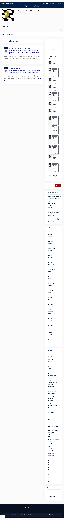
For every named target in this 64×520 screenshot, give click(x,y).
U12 (48, 467)
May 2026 (50, 234)
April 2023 (50, 302)
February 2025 (51, 264)
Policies (44, 509)
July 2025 (50, 253)
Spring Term (50, 448)
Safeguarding (28, 509)
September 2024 (51, 271)
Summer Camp (51, 453)
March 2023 (50, 304)
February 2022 (51, 327)
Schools (55, 23)
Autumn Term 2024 (54, 210)
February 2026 (51, 239)
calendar (49, 368)
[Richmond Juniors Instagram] (35, 6)
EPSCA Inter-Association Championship (53, 383)
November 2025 (51, 243)
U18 (48, 472)
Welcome (50, 481)
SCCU (49, 434)
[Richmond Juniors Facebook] (32, 6)
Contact (15, 509)
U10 (48, 460)
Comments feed (51, 496)
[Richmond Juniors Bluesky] (26, 6)
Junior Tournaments (35, 23)
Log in (49, 491)
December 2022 (51, 311)
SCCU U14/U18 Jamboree (53, 439)
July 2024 (50, 274)
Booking (49, 366)
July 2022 (50, 318)
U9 (48, 476)
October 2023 (51, 292)
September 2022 (51, 313)
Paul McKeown (14, 50)
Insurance (50, 509)
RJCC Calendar (5, 26)
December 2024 (51, 267)
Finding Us (21, 509)
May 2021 (50, 339)
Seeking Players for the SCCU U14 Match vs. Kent (53, 214)
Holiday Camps (51, 403)
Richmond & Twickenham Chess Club (53, 427)
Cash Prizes (50, 371)
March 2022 (50, 325)
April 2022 (50, 323)
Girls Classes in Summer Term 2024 (20, 48)
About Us (9, 23)
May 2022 (50, 320)
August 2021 (50, 334)
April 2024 (50, 278)
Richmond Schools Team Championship (53, 431)
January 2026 (50, 241)
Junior (49, 410)
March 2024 (50, 281)
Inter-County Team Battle (53, 405)
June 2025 (50, 255)
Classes (19, 52)
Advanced (50, 354)
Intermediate (50, 407)
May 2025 (50, 257)
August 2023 (50, 297)
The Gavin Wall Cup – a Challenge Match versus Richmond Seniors (53, 202)
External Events (51, 386)
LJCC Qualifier (51, 412)
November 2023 (51, 290)
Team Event (50, 458)
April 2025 (50, 260)
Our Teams (25, 23)
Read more (37, 60)
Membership (50, 414)
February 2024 (51, 283)
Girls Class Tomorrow (15, 68)
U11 (48, 462)
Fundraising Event (51, 393)
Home (3, 23)
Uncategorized (51, 479)
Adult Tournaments (47, 23)
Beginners (50, 361)
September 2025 (51, 248)
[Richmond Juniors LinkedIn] (29, 6)
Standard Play (51, 450)
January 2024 (50, 285)
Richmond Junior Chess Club (27, 10)
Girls (23, 52)
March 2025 (50, 262)
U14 (48, 469)
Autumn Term (50, 359)
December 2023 (51, 288)
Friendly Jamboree (52, 391)
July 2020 (50, 341)
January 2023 (50, 309)
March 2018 (50, 344)
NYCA (49, 419)
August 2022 (50, 316)
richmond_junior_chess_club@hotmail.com (53, 3)
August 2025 (50, 250)
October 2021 (51, 332)
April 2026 (50, 236)
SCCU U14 (50, 436)
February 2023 (51, 306)
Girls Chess (31, 50)
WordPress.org (51, 498)
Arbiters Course (51, 357)
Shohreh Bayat (12, 52)
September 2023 (51, 295)
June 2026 (50, 232)
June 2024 (50, 276)
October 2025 (51, 246)
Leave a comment (23, 50)
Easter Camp (50, 378)
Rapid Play (50, 424)
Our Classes (17, 23)
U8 (48, 474)
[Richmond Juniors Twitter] (37, 6)
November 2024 (51, 269)
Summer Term (51, 455)
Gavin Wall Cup (51, 396)
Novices (49, 417)
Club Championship (52, 375)
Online (49, 421)
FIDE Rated (50, 389)
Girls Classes (37, 50)
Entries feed (50, 494)
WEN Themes (52, 514)
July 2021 (50, 337)
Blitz (49, 364)
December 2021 (51, 330)
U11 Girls (50, 464)
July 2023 (50, 299)
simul (49, 446)
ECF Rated (50, 380)
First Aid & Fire (37, 509)
